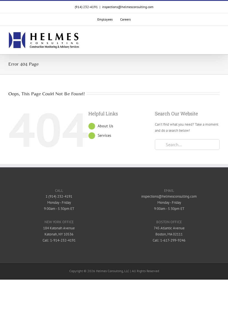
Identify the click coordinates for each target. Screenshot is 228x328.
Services (104, 135)
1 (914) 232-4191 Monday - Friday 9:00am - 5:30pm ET (59, 202)
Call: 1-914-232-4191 (59, 240)
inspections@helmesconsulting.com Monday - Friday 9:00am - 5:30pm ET (169, 202)
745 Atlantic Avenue (169, 228)
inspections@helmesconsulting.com (127, 7)
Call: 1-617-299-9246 (169, 240)
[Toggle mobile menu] (217, 40)
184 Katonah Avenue (59, 228)
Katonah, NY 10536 (58, 234)
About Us (105, 125)
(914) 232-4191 (86, 7)
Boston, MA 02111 (169, 234)
